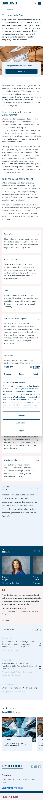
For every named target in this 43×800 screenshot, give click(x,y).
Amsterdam (6, 779)
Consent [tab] (7, 374)
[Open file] (40, 644)
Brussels (26, 779)
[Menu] (39, 3)
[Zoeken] (34, 3)
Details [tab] (21, 374)
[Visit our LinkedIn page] (32, 766)
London (34, 779)
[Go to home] (9, 3)
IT (11, 197)
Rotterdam (17, 779)
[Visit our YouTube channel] (39, 766)
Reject (21, 431)
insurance (6, 197)
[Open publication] (21, 644)
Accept (21, 415)
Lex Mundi (29, 205)
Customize (20, 423)
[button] (37, 488)
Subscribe (21, 71)
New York (5, 782)
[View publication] (21, 667)
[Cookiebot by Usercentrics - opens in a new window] (30, 367)
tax (38, 194)
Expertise (10, 10)
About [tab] (35, 374)
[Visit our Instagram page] (35, 766)
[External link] (39, 667)
